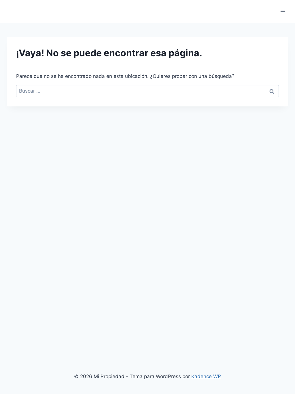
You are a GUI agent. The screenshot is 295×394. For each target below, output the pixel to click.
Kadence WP (206, 376)
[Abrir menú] (282, 11)
